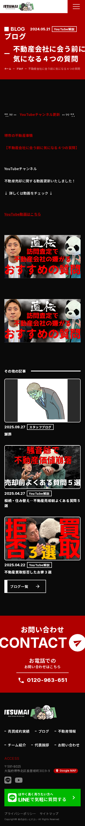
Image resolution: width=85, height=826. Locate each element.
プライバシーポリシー (20, 814)
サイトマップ (49, 814)
